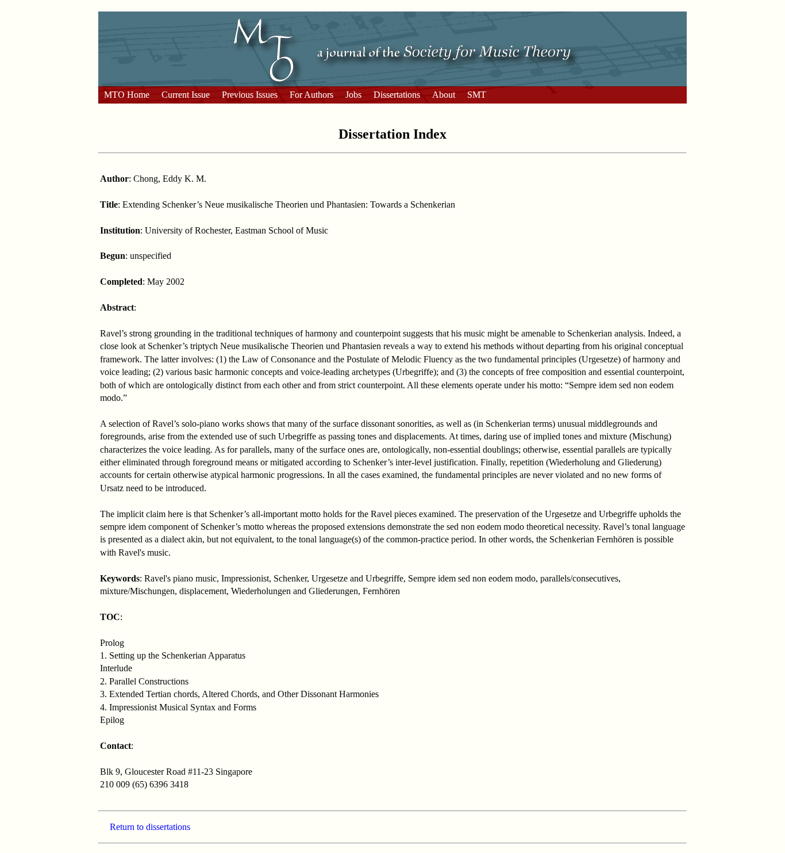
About (443, 95)
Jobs (353, 95)
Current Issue (185, 95)
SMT (476, 95)
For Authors (311, 95)
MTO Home (126, 95)
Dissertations (397, 95)
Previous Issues (250, 95)
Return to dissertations (150, 827)
